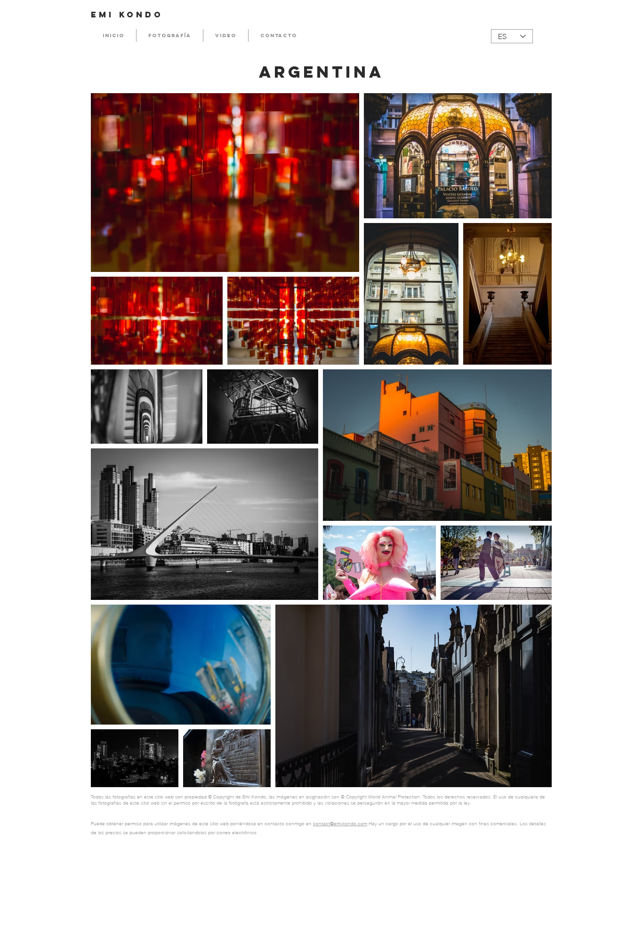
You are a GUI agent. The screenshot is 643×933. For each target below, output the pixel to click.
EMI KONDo (127, 14)
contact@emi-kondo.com (340, 824)
